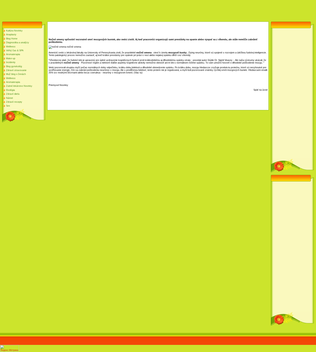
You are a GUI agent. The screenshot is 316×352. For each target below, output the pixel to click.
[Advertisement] (78, 9)
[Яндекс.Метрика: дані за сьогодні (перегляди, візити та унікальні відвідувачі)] (9, 348)
